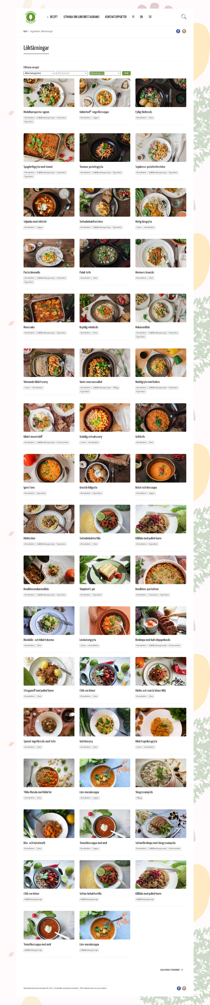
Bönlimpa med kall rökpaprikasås (152, 640)
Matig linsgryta (143, 221)
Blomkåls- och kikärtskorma (39, 640)
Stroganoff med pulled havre (39, 690)
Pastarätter (61, 118)
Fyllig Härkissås (143, 112)
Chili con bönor (87, 690)
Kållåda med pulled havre (148, 538)
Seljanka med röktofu (35, 221)
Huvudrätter (29, 118)
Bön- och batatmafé (34, 843)
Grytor (139, 227)
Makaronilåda (142, 327)
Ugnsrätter (28, 122)
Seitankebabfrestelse (91, 221)
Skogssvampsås (144, 792)
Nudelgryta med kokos (147, 382)
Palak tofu (85, 272)
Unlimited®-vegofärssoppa (94, 112)
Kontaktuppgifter (116, 17)
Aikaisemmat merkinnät (170, 970)
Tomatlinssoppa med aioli (93, 843)
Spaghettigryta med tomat (38, 167)
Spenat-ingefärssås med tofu (39, 741)
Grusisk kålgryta (88, 487)
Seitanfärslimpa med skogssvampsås (155, 843)
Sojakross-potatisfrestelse (150, 167)
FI (133, 17)
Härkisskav (29, 538)
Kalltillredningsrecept (45, 118)
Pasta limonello (32, 272)
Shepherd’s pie (87, 589)
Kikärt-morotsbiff (33, 436)
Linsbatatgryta (88, 640)
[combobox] (39, 73)
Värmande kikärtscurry (36, 382)
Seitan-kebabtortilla (90, 893)
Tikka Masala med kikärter (38, 792)
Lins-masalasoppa (89, 792)
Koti (25, 31)
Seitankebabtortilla (90, 538)
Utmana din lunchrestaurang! (81, 17)
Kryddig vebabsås (89, 327)
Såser (151, 118)
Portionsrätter (62, 442)
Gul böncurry (86, 741)
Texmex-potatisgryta (91, 167)
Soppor (96, 118)
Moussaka (29, 327)
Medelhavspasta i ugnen (36, 112)
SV (150, 17)
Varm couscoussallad (91, 382)
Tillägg (115, 388)
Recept (54, 17)
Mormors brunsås (144, 272)
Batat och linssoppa (146, 487)
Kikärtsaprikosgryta (146, 741)
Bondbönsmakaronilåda (36, 589)
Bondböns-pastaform (147, 589)
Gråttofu (140, 436)
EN (141, 17)
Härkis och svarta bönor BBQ (150, 690)
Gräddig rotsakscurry (91, 436)
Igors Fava (29, 487)
